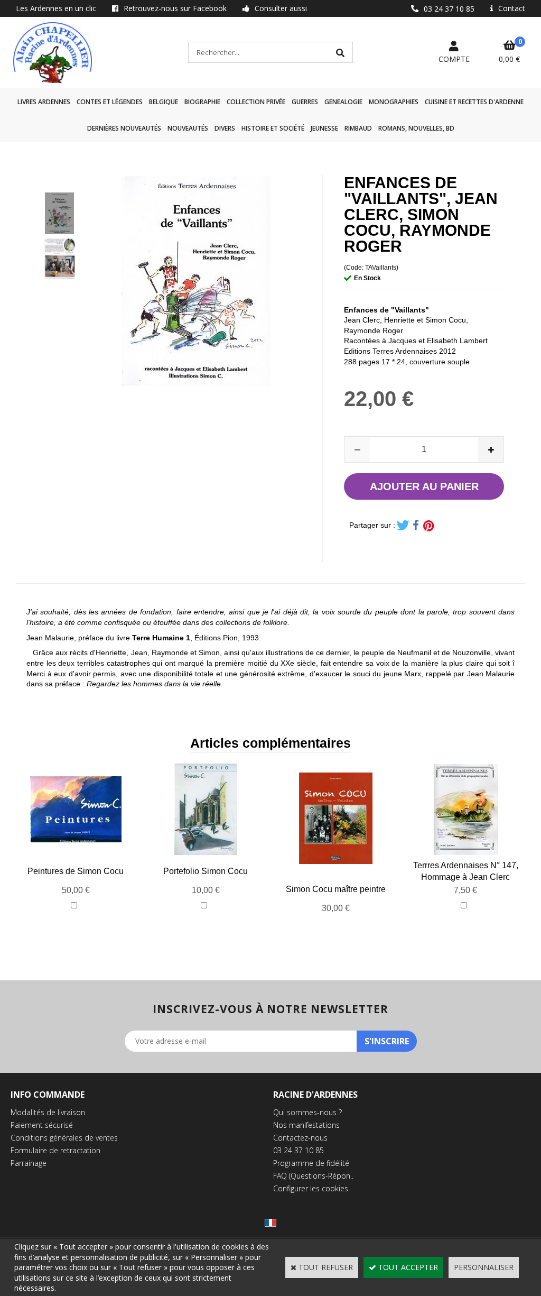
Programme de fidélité (311, 1163)
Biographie (202, 101)
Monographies (393, 101)
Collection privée (256, 101)
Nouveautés (187, 128)
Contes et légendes (110, 101)
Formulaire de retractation (55, 1150)
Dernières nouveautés (124, 128)
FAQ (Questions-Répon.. (313, 1176)
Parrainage (28, 1163)
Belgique (163, 101)
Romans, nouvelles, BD (416, 128)
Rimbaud (358, 128)
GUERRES (305, 101)
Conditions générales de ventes (64, 1138)
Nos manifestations (306, 1125)
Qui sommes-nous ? (307, 1112)
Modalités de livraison (48, 1112)
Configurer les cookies (310, 1188)
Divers (224, 128)
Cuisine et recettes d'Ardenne (474, 101)
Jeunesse (324, 128)
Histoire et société (272, 128)
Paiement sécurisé (42, 1125)
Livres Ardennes (43, 101)
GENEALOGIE (343, 101)
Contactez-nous (300, 1138)
